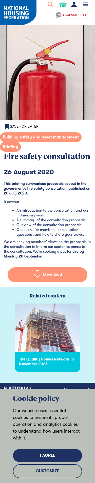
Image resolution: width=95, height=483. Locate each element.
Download (52, 274)
